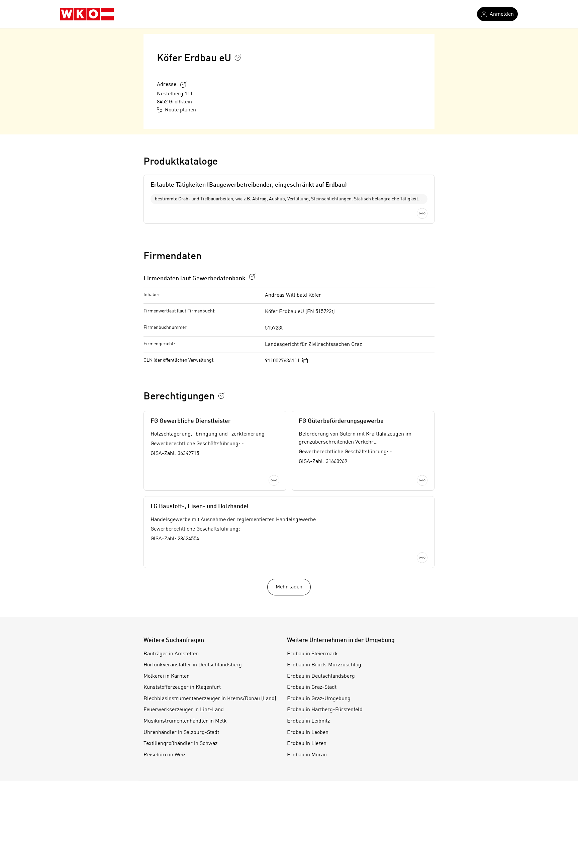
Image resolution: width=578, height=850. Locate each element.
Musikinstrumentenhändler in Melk (185, 721)
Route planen (180, 110)
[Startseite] (87, 14)
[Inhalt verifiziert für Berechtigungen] (221, 395)
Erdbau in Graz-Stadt (311, 687)
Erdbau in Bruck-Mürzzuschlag (324, 665)
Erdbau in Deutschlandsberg (321, 676)
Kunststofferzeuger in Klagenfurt (182, 687)
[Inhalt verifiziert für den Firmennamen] (237, 57)
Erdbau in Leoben (307, 732)
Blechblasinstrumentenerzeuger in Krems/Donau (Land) (209, 698)
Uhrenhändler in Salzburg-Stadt (181, 732)
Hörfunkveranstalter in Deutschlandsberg (192, 665)
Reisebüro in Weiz (164, 755)
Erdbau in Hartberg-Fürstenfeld (325, 710)
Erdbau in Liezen (306, 743)
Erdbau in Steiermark (312, 654)
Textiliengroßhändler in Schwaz (180, 743)
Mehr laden (289, 587)
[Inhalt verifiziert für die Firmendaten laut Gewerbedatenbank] (252, 276)
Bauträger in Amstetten (171, 654)
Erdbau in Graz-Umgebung (319, 698)
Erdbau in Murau (307, 755)
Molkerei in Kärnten (166, 676)
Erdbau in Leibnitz (308, 721)
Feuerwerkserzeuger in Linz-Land (183, 710)
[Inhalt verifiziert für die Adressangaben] (183, 84)
